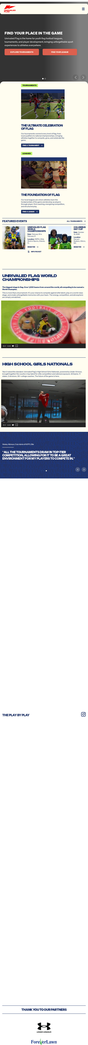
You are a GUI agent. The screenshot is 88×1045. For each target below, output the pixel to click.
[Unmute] (13, 346)
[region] (44, 43)
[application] (43, 324)
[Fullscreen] (17, 346)
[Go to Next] (84, 469)
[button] (43, 78)
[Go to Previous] (77, 469)
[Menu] (83, 9)
